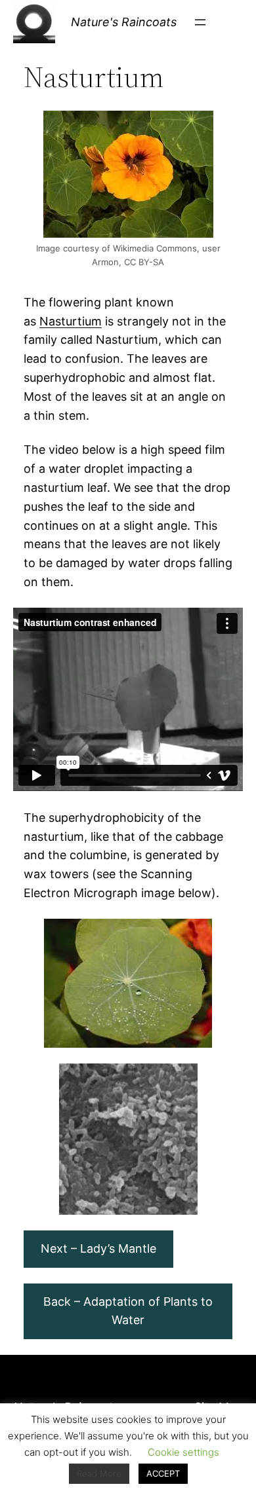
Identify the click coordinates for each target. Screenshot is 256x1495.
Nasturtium (70, 321)
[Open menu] (200, 22)
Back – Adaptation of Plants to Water (128, 1311)
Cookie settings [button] (183, 1452)
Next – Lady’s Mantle (98, 1248)
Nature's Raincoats (124, 22)
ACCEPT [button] (163, 1473)
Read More (99, 1473)
